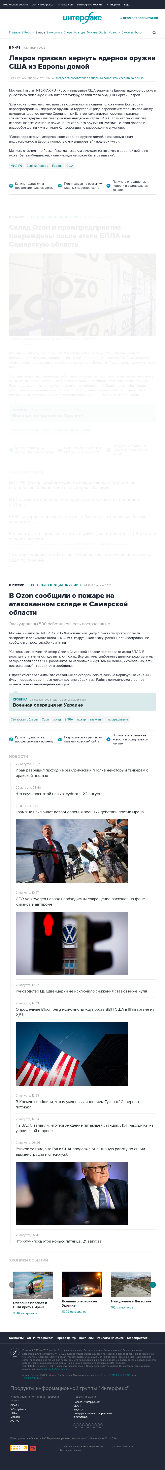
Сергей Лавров (37, 166)
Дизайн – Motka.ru (122, 1446)
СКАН (76, 1405)
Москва (92, 32)
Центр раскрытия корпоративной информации (92, 1415)
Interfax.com (65, 4)
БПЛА (86, 430)
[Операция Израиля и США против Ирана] (33, 1298)
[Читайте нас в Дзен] (76, 1425)
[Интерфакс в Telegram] (82, 1425)
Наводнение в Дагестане (131, 1301)
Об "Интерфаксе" (43, 4)
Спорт (68, 32)
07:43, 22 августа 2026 (97, 585)
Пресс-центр (66, 1338)
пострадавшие (118, 719)
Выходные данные (70, 1450)
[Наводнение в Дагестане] (131, 1296)
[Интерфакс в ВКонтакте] (88, 1425)
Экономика (54, 32)
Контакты (16, 1338)
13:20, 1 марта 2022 (34, 47)
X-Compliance (18, 1409)
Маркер (15, 1417)
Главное (14, 32)
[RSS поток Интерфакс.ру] (94, 1425)
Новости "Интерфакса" (86, 1402)
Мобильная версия (15, 4)
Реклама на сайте (110, 1338)
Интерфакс (82, 18)
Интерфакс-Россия (89, 4)
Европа (57, 166)
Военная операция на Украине (56, 217)
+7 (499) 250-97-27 (32, 1378)
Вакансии (86, 1338)
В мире (40, 32)
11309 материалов (74, 1312)
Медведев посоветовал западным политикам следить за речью (100, 78)
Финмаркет (113, 4)
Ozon (45, 430)
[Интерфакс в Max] (100, 1425)
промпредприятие (65, 430)
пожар (81, 719)
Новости (114, 32)
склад (57, 719)
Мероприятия (137, 1338)
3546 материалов (25, 1313)
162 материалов (122, 1307)
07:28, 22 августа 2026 (98, 217)
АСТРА (14, 1420)
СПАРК (14, 1405)
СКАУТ (14, 1413)
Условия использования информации (81, 1446)
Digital (103, 32)
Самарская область (24, 430)
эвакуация (97, 719)
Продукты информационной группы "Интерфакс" (69, 1388)
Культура (79, 32)
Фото (138, 32)
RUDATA (78, 1409)
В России (28, 32)
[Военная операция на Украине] (82, 1296)
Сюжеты (127, 32)
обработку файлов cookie (53, 1369)
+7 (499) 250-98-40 (119, 1375)
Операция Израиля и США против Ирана (30, 1305)
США (69, 166)
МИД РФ (17, 166)
